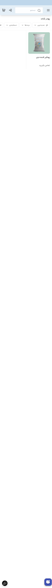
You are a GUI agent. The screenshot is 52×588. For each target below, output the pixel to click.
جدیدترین (41, 25)
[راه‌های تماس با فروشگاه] (4, 583)
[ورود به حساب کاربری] (11, 10)
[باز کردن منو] (48, 10)
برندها (27, 25)
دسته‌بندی (13, 25)
